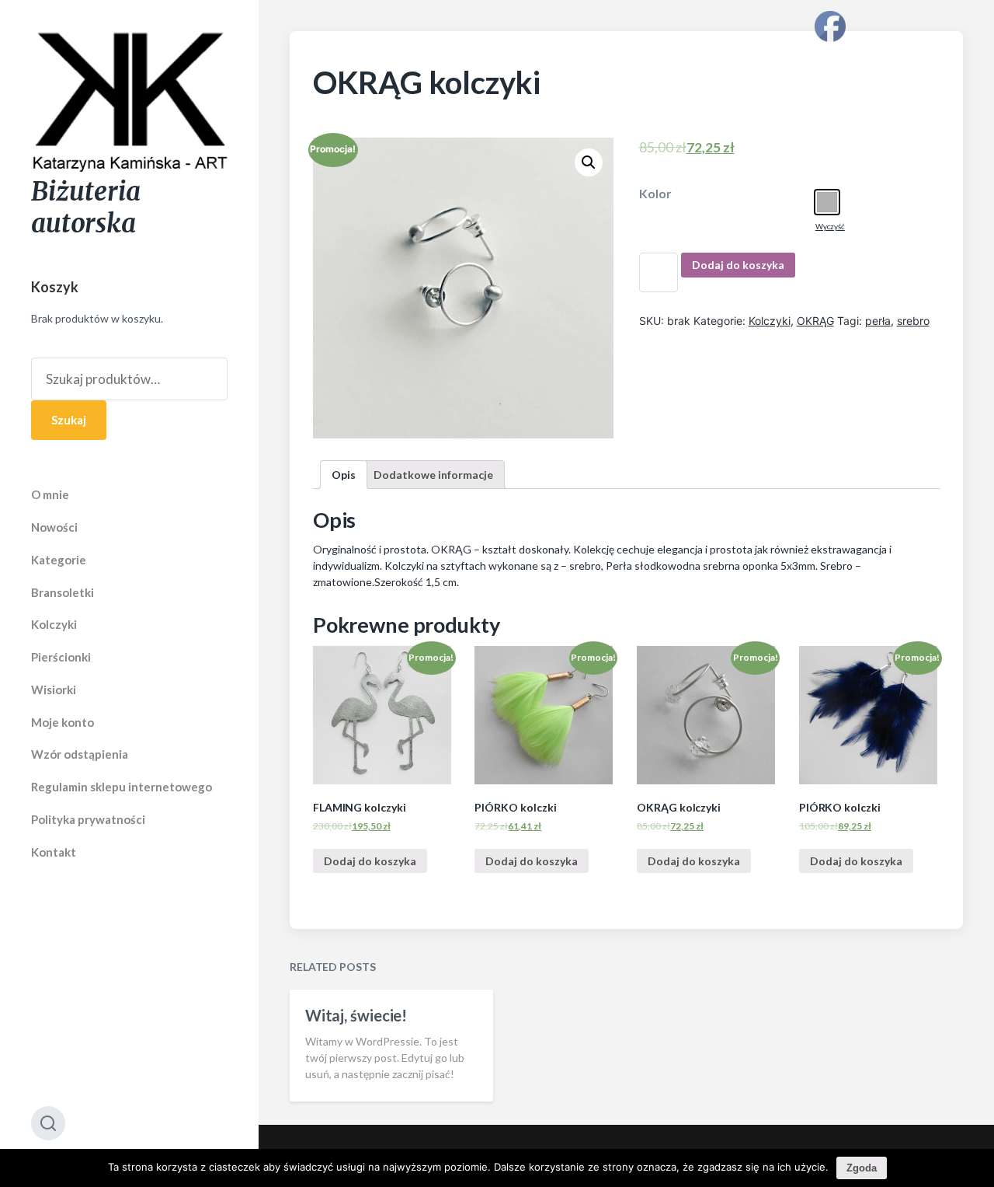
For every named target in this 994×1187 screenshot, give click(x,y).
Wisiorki (53, 689)
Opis (344, 474)
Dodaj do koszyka (738, 264)
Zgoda (861, 1168)
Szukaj (68, 420)
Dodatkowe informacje (433, 474)
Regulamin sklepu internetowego (121, 787)
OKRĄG (815, 320)
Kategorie (58, 560)
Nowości (54, 527)
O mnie (50, 494)
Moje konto (62, 722)
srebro (913, 320)
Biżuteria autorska (86, 207)
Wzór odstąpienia (79, 754)
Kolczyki (54, 624)
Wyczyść (830, 226)
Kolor (655, 193)
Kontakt (53, 852)
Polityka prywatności (88, 819)
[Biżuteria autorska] (129, 103)
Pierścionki (61, 657)
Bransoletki (62, 592)
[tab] (343, 474)
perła (878, 320)
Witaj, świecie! (356, 1015)
